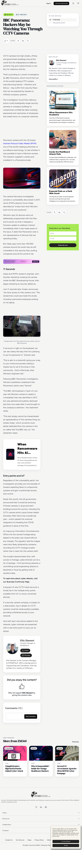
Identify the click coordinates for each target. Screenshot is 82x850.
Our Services (20, 840)
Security (9, 14)
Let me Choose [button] (66, 841)
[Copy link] (28, 41)
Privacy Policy (39, 840)
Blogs (29, 840)
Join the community (61, 3)
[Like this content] (5, 41)
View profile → (53, 79)
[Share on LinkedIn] (23, 41)
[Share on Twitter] (18, 41)
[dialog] (66, 837)
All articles (75, 742)
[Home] (10, 5)
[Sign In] (25, 650)
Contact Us (9, 840)
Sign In (48, 3)
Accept (66, 845)
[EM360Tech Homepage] (41, 798)
